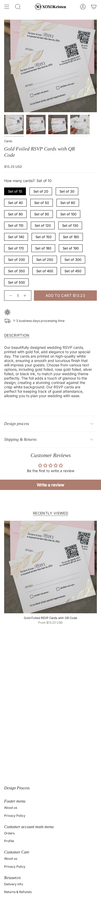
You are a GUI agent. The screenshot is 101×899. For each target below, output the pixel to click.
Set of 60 (68, 202)
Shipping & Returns (20, 439)
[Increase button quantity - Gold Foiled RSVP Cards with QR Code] (25, 295)
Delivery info (13, 884)
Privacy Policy (14, 816)
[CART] (93, 7)
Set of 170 (16, 247)
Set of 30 (67, 190)
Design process (16, 423)
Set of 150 (43, 236)
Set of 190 (71, 247)
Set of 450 (73, 270)
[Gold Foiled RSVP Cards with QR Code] (50, 567)
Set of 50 (41, 202)
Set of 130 (70, 225)
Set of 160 (71, 236)
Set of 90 (41, 213)
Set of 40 (15, 202)
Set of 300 (73, 259)
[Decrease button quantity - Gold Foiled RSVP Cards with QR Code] (9, 295)
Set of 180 (43, 247)
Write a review (50, 484)
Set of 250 (45, 259)
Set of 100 (68, 213)
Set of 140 (16, 236)
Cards (8, 141)
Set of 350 (16, 270)
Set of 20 (41, 190)
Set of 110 (16, 225)
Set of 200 (17, 259)
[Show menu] (7, 7)
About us (10, 808)
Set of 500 (16, 281)
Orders (9, 833)
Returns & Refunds (18, 892)
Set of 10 (15, 190)
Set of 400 (45, 270)
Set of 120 (43, 225)
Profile (9, 841)
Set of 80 (15, 213)
